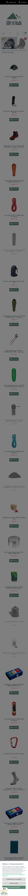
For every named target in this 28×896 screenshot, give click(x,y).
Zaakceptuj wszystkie (14, 887)
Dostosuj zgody (14, 883)
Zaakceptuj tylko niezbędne (14, 879)
